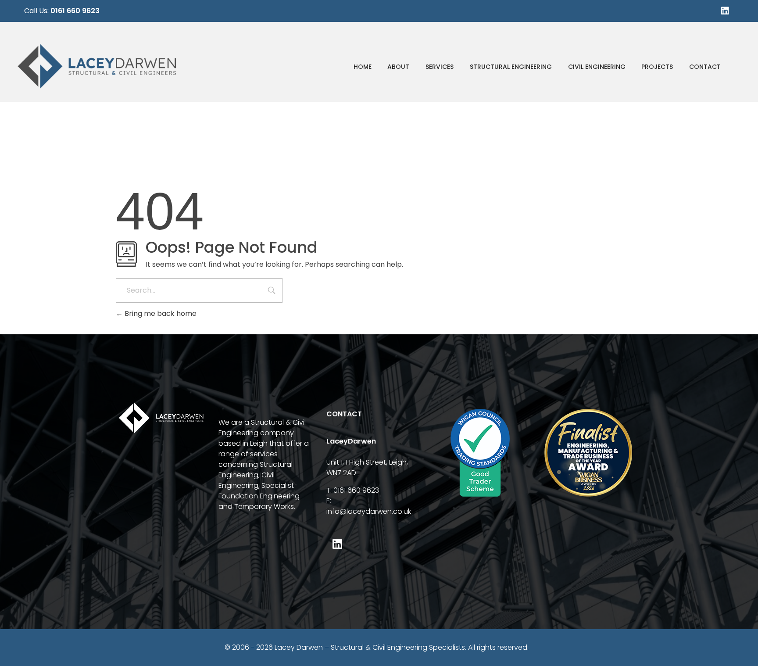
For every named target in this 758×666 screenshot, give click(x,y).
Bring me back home (160, 313)
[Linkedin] (725, 11)
